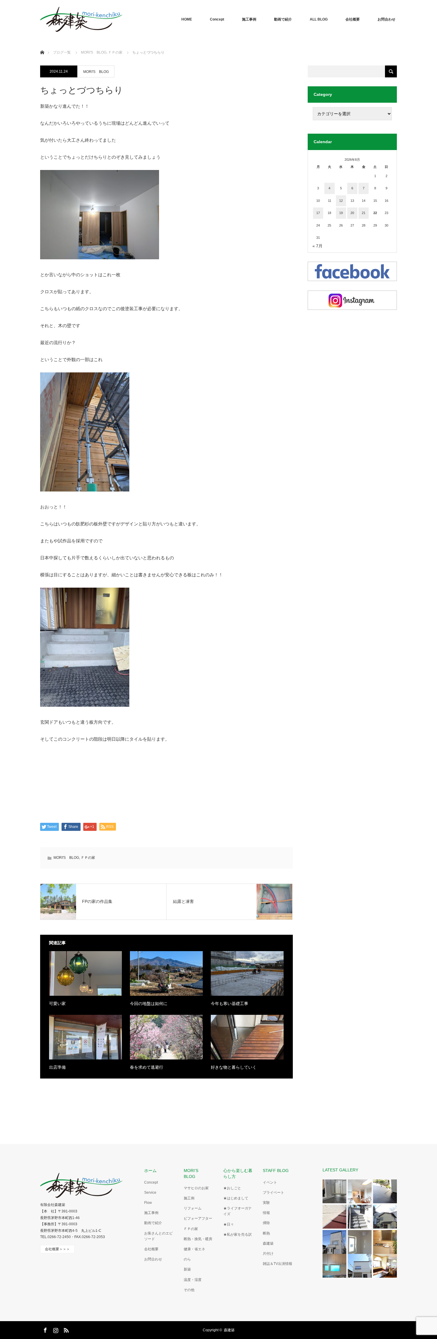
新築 (187, 1269)
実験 (266, 1203)
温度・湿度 (193, 1280)
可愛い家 (57, 1003)
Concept (217, 19)
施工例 (189, 1198)
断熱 (266, 1233)
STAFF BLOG (276, 1170)
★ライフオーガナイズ (237, 1211)
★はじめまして (235, 1198)
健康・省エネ (194, 1249)
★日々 (228, 1224)
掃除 (266, 1223)
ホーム (150, 1170)
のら (187, 1259)
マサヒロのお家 (196, 1188)
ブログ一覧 (62, 52)
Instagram (55, 1329)
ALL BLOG (319, 19)
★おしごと (232, 1188)
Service (150, 1192)
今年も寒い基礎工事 (229, 1003)
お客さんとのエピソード (158, 1236)
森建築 (268, 1243)
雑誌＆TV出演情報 (277, 1264)
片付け (268, 1253)
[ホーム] (42, 45)
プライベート (273, 1192)
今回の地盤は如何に (148, 1003)
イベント (270, 1182)
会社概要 (352, 19)
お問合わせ (386, 19)
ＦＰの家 (88, 858)
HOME (186, 19)
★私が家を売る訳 (237, 1234)
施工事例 (249, 19)
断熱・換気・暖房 (198, 1239)
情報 (266, 1213)
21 (363, 213)
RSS (65, 1329)
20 (352, 213)
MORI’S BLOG (193, 1173)
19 (341, 213)
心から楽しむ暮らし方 (237, 1173)
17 (318, 213)
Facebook (44, 1329)
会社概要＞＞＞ (57, 1249)
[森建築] (81, 19)
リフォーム (193, 1208)
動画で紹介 (283, 19)
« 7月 (317, 246)
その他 (189, 1290)
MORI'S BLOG (96, 72)
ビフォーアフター (198, 1218)
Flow (148, 1203)
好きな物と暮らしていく (234, 1067)
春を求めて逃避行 (146, 1067)
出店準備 (57, 1067)
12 (341, 200)
